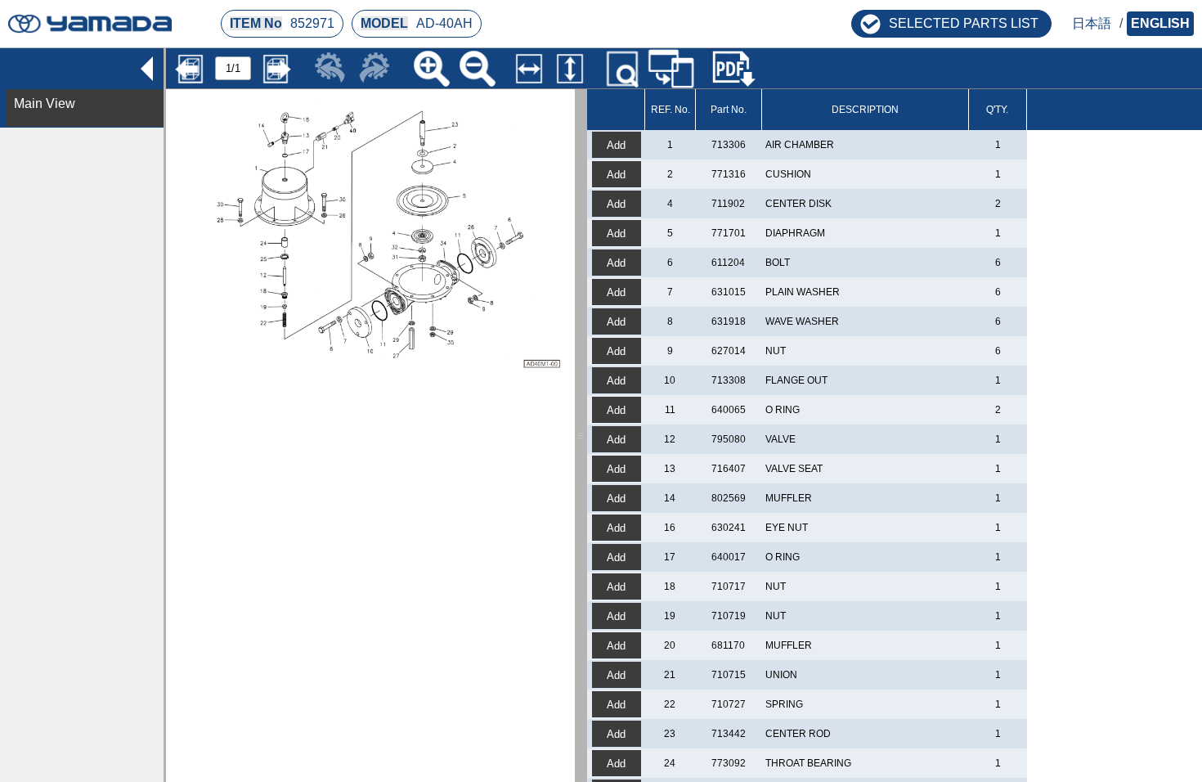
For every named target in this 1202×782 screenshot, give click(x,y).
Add (616, 145)
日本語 (1091, 23)
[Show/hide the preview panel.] (622, 69)
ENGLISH (1160, 23)
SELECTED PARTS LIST (963, 23)
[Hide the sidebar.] (146, 65)
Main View (44, 103)
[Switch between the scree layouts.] (671, 68)
